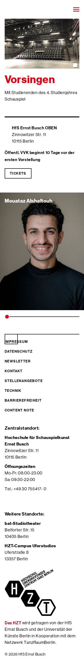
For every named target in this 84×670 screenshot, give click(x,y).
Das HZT (13, 622)
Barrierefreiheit (23, 400)
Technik (13, 391)
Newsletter (18, 361)
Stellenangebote (24, 381)
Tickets (18, 173)
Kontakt (14, 371)
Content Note (19, 410)
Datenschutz (18, 351)
